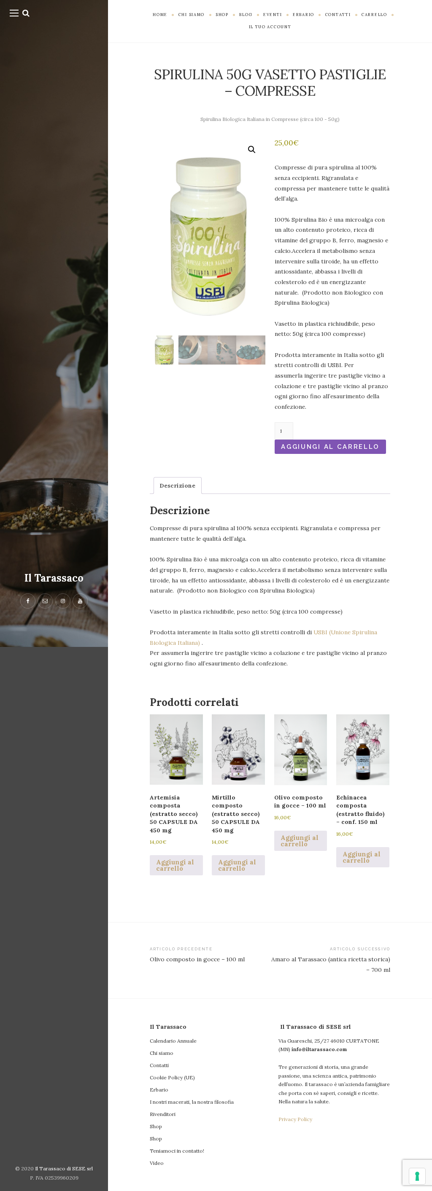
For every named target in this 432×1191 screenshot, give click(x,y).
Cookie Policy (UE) (172, 1077)
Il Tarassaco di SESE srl (64, 1168)
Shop (156, 1126)
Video (157, 1163)
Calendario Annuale (173, 1041)
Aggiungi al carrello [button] (175, 865)
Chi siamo (161, 1053)
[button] (251, 149)
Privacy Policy (295, 1119)
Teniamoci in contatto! (177, 1151)
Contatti (159, 1065)
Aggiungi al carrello (330, 447)
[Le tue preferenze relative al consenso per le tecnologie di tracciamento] (417, 1176)
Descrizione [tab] (177, 485)
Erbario (159, 1089)
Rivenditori (163, 1114)
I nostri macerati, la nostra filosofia (192, 1102)
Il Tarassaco (54, 578)
